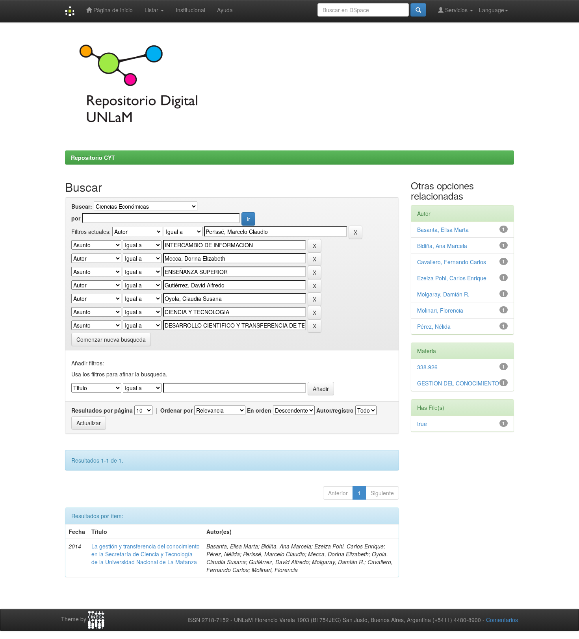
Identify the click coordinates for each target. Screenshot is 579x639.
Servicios (456, 10)
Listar (152, 10)
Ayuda (225, 10)
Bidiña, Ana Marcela (442, 246)
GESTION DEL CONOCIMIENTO (458, 383)
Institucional (190, 10)
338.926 (427, 367)
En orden (259, 410)
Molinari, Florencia (440, 310)
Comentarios (502, 620)
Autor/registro (335, 410)
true (422, 424)
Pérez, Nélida (434, 326)
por (75, 218)
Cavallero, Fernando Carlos (451, 262)
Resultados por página (102, 410)
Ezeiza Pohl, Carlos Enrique (451, 278)
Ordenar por (176, 410)
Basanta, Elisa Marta (443, 229)
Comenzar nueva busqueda (111, 339)
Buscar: (81, 206)
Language (491, 10)
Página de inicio (112, 10)
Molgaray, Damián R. (443, 294)
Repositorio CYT (93, 157)
